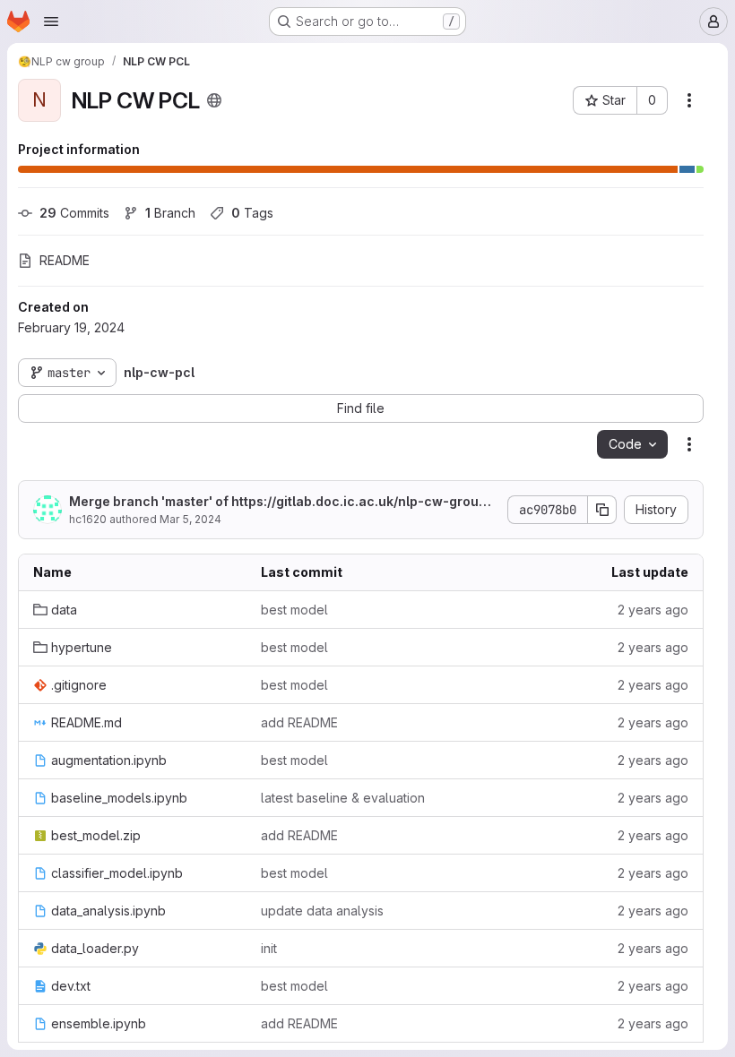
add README (299, 722)
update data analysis (322, 910)
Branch (170, 212)
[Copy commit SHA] (602, 509)
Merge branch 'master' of (280, 502)
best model (294, 609)
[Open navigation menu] (51, 21)
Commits (74, 212)
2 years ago (653, 609)
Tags (252, 212)
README (64, 260)
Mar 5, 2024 (190, 519)
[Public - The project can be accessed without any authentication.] (214, 100)
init (269, 948)
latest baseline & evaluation (343, 797)
